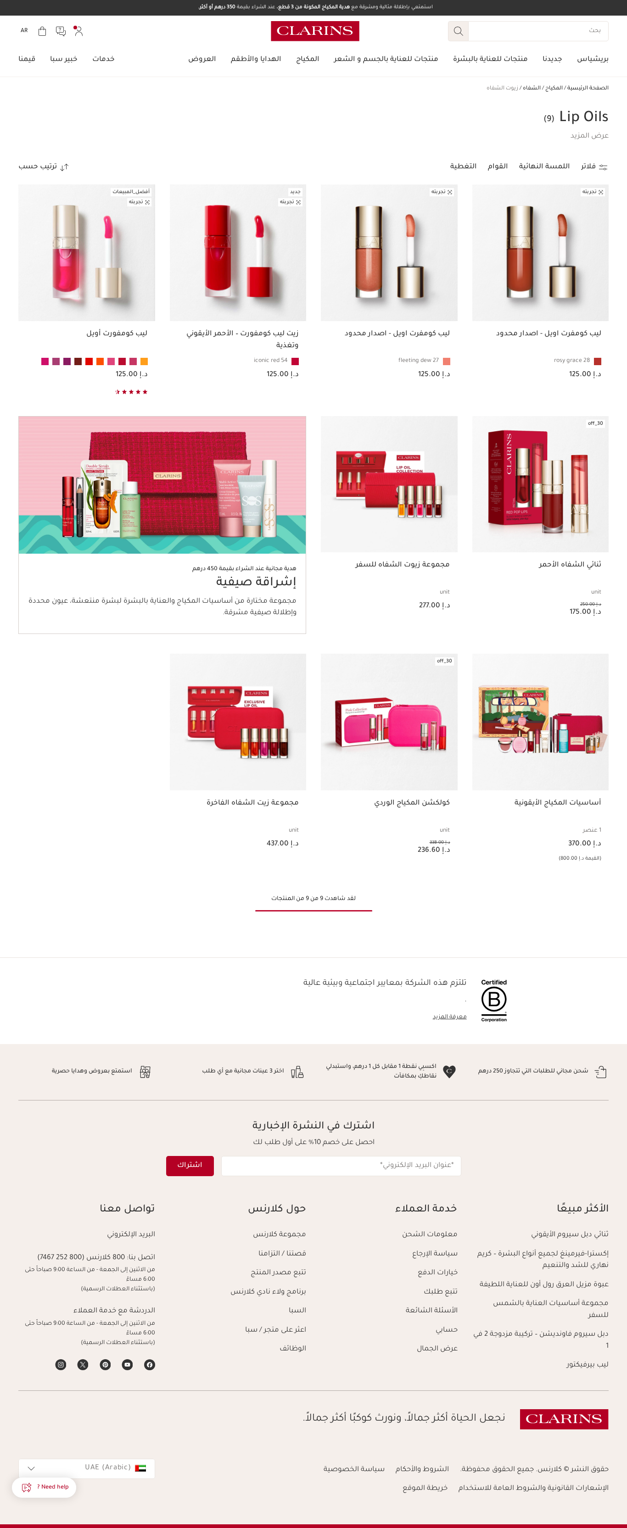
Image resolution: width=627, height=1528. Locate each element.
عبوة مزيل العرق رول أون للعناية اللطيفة (544, 1285)
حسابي (447, 1330)
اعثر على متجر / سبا (275, 1330)
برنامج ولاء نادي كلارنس (268, 1292)
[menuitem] (78, 31)
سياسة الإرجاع (435, 1254)
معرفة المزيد (450, 1017)
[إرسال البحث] (458, 31)
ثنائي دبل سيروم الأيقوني (570, 1235)
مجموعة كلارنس (279, 1235)
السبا (297, 1311)
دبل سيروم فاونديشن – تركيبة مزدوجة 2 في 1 (541, 1340)
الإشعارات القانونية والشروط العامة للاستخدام (534, 1489)
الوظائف (293, 1349)
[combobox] (86, 1469)
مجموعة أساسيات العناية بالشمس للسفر (551, 1310)
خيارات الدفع (438, 1273)
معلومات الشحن (430, 1235)
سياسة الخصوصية (354, 1470)
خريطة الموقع (425, 1489)
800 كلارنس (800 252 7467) (81, 1258)
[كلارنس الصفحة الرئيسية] (315, 31)
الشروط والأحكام (422, 1470)
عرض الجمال (437, 1349)
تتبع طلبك (441, 1292)
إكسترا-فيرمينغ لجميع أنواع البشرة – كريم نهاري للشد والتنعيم (543, 1260)
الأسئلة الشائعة (432, 1311)
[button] (590, 137)
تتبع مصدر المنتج (278, 1273)
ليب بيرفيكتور (588, 1365)
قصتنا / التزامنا (282, 1254)
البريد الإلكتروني (131, 1235)
